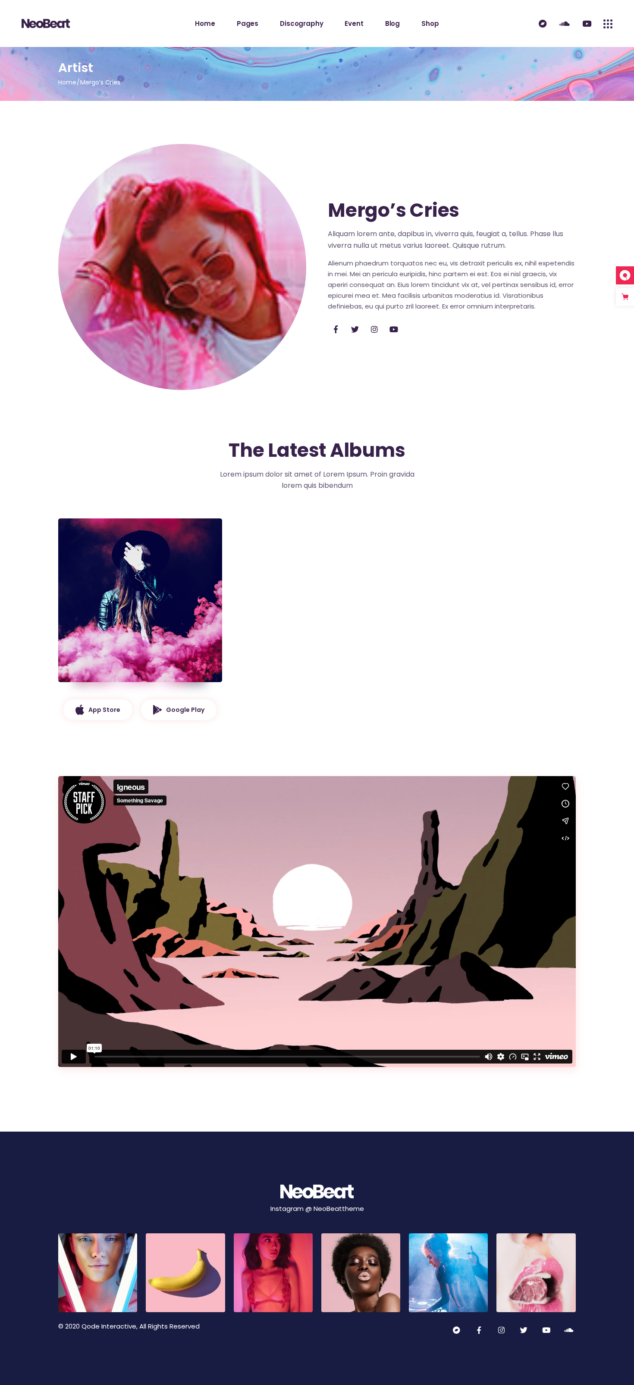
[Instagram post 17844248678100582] (535, 1272)
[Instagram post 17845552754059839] (97, 1272)
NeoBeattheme (339, 1208)
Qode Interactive (109, 1326)
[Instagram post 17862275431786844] (360, 1272)
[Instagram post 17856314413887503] (448, 1272)
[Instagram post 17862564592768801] (273, 1272)
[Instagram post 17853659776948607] (185, 1272)
